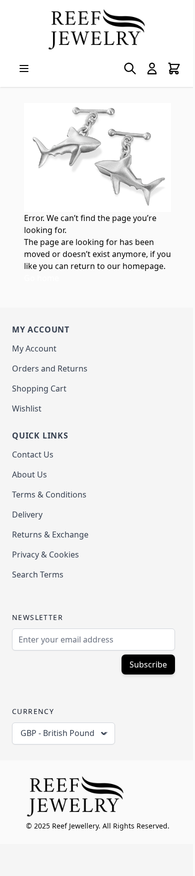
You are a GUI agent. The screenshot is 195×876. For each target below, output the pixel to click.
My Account (34, 348)
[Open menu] (24, 68)
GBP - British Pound (57, 733)
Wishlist (27, 408)
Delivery (27, 514)
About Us (29, 474)
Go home (41, 278)
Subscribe (148, 664)
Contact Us (33, 454)
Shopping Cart (39, 388)
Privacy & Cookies (45, 554)
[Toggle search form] (130, 69)
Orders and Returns (50, 368)
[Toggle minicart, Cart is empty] (174, 69)
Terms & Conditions (49, 494)
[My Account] (152, 69)
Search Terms (38, 574)
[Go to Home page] (97, 29)
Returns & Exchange (50, 534)
